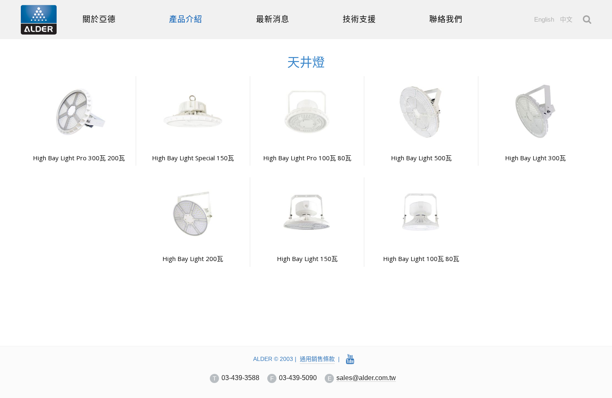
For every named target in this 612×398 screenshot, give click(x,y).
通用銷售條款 (317, 359)
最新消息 (272, 19)
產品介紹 (185, 19)
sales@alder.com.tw (366, 377)
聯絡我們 (446, 19)
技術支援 (359, 19)
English (544, 19)
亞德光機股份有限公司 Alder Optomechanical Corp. (39, 20)
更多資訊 (78, 80)
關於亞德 (99, 19)
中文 (566, 19)
